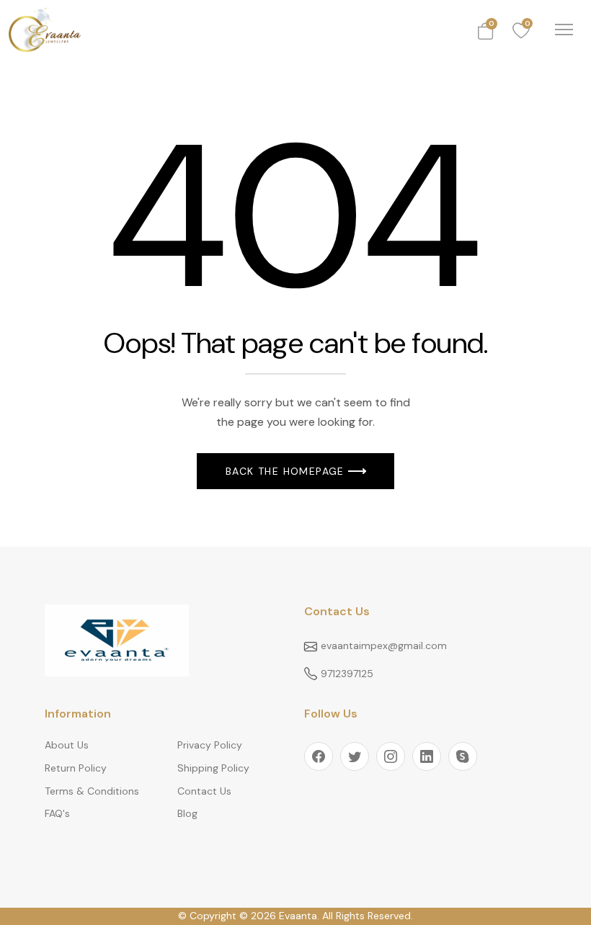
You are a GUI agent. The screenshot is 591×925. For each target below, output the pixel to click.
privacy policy (209, 744)
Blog (187, 813)
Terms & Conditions (92, 791)
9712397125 (347, 673)
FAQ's (57, 813)
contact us (204, 791)
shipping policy (213, 767)
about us (67, 744)
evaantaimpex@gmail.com (384, 645)
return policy (76, 767)
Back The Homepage (285, 471)
